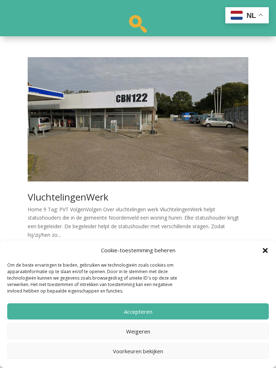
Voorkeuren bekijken (138, 351)
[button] (265, 250)
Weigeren (138, 331)
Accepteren (138, 311)
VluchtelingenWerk (68, 196)
